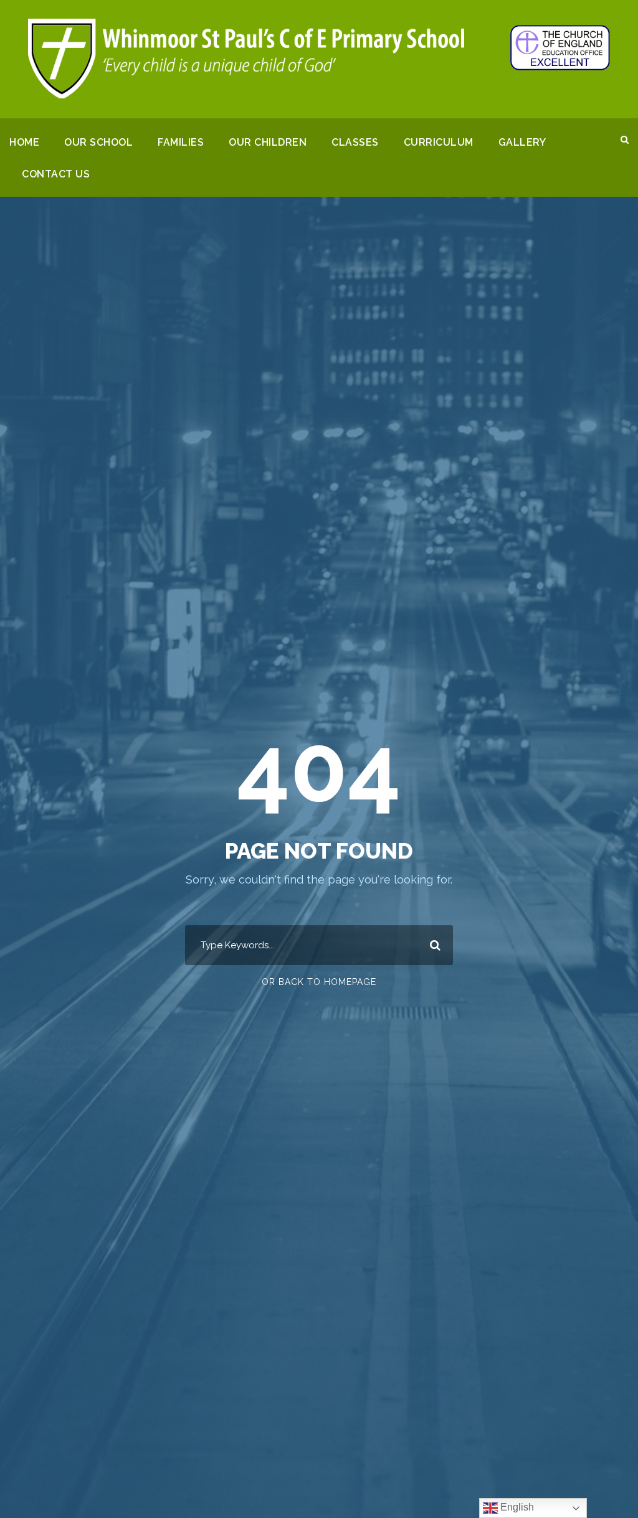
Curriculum (439, 142)
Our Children (268, 142)
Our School (98, 142)
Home (24, 142)
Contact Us (56, 174)
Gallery (522, 142)
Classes (355, 142)
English (516, 1507)
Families (181, 142)
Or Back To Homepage (319, 982)
